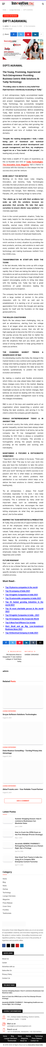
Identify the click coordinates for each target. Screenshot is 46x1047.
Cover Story (7, 906)
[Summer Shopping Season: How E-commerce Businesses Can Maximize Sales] (8, 820)
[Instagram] (13, 945)
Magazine (6, 899)
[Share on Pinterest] (28, 34)
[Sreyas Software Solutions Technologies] (23, 696)
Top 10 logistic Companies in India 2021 (21, 595)
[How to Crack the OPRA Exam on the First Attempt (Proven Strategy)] (8, 834)
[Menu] (3, 3)
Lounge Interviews (10, 16)
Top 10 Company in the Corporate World (22, 619)
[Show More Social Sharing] (41, 34)
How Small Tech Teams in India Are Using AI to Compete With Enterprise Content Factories (28, 859)
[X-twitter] (8, 945)
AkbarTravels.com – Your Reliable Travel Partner (23, 789)
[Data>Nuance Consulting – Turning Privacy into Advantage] (23, 733)
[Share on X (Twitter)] (21, 34)
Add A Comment (23, 801)
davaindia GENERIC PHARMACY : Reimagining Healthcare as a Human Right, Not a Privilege (29, 846)
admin (7, 26)
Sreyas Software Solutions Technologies (20, 714)
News (5, 886)
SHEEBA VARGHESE (32, 654)
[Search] (43, 3)
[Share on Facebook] (13, 34)
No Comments (30, 26)
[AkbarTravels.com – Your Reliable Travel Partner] (23, 771)
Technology (7, 892)
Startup (5, 889)
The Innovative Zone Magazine (16, 165)
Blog (4, 882)
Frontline (6, 910)
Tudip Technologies (34, 162)
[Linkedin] (22, 945)
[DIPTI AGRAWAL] (23, 59)
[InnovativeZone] (23, 3)
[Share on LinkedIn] (35, 34)
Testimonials (7, 913)
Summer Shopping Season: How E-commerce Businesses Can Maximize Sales (28, 821)
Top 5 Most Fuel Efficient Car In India (20, 623)
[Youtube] (17, 945)
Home (5, 879)
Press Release (7, 903)
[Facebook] (4, 945)
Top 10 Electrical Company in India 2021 (21, 633)
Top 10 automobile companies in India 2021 (23, 598)
